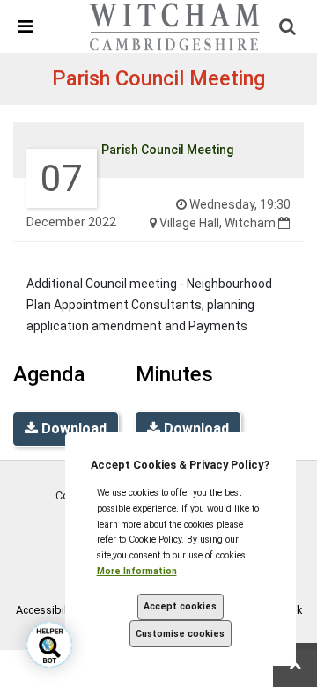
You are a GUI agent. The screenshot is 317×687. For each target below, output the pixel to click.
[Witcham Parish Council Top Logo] (175, 25)
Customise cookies (180, 633)
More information (137, 571)
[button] (16, 26)
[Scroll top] (295, 665)
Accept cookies (180, 606)
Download (72, 428)
